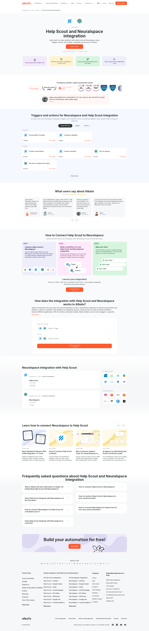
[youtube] (121, 625)
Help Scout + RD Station (51, 593)
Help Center (95, 584)
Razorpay (25, 594)
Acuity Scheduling (28, 578)
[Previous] (72, 220)
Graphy (24, 591)
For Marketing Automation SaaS (115, 595)
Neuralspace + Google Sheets (79, 584)
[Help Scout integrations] (105, 381)
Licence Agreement (60, 618)
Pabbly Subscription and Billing (32, 588)
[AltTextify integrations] (124, 395)
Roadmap (95, 593)
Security (116, 618)
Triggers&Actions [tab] (65, 125)
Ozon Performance (28, 600)
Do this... (39, 334)
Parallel (24, 581)
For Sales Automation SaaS (114, 592)
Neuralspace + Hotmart (77, 581)
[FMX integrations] (118, 375)
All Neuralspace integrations (78, 578)
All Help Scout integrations (52, 578)
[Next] (76, 220)
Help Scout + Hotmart (50, 581)
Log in (104, 3)
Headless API (110, 601)
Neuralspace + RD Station (77, 593)
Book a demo (121, 3)
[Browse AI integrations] (111, 401)
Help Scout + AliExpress (51, 596)
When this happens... (43, 324)
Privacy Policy (72, 618)
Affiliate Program (97, 599)
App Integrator (96, 590)
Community (95, 596)
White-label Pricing (111, 583)
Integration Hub (26, 10)
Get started (74, 546)
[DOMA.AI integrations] (111, 375)
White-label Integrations (113, 580)
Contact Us (124, 618)
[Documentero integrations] (105, 375)
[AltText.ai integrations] (118, 395)
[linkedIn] (117, 625)
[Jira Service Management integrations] (118, 381)
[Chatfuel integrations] (118, 401)
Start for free (74, 46)
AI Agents (95, 602)
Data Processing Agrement (86, 618)
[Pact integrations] (124, 381)
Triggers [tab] (77, 125)
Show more (74, 176)
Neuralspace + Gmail (76, 587)
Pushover (25, 597)
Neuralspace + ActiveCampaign (79, 590)
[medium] (125, 625)
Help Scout (38, 10)
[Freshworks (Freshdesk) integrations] (124, 375)
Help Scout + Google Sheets (52, 584)
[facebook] (113, 625)
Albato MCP (109, 598)
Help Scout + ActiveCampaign (53, 590)
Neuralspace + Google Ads (78, 599)
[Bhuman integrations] (105, 401)
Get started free (74, 289)
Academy (95, 587)
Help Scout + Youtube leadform (53, 602)
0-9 (42, 563)
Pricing (94, 578)
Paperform (25, 584)
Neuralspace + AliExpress (77, 596)
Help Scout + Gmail (49, 587)
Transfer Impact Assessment (103, 618)
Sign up (111, 3)
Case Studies (110, 586)
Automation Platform (52, 3)
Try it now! (52, 140)
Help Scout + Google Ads (51, 599)
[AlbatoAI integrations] (111, 395)
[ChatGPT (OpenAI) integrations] (124, 401)
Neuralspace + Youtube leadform (80, 602)
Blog (93, 581)
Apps (72, 3)
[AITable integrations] (105, 395)
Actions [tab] (86, 125)
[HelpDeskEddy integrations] (111, 381)
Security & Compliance (113, 589)
